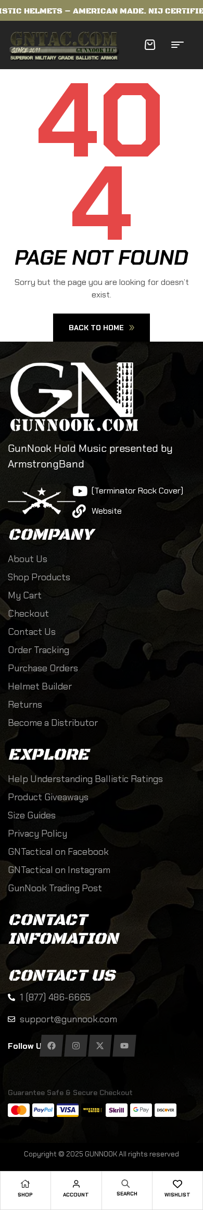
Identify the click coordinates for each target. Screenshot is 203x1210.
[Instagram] (75, 1046)
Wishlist (177, 1194)
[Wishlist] (177, 1183)
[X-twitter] (99, 1046)
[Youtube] (124, 1046)
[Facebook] (51, 1046)
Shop (25, 1194)
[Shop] (25, 1183)
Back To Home (96, 327)
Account (76, 1194)
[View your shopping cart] (150, 44)
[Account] (76, 1183)
